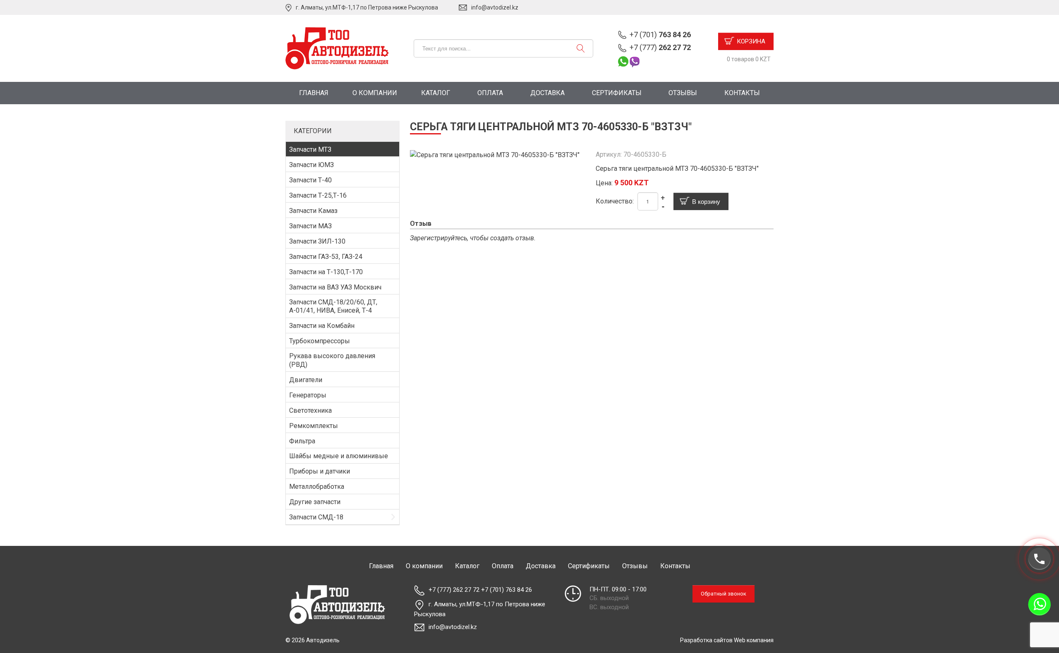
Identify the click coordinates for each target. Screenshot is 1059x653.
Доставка (547, 93)
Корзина (751, 41)
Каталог (435, 93)
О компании (374, 93)
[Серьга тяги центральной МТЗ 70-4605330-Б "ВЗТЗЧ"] (495, 154)
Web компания (754, 640)
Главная (313, 93)
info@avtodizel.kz (494, 7)
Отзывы (682, 93)
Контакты (742, 93)
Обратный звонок (723, 594)
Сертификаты (617, 93)
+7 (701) (660, 34)
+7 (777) (660, 47)
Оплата (490, 93)
